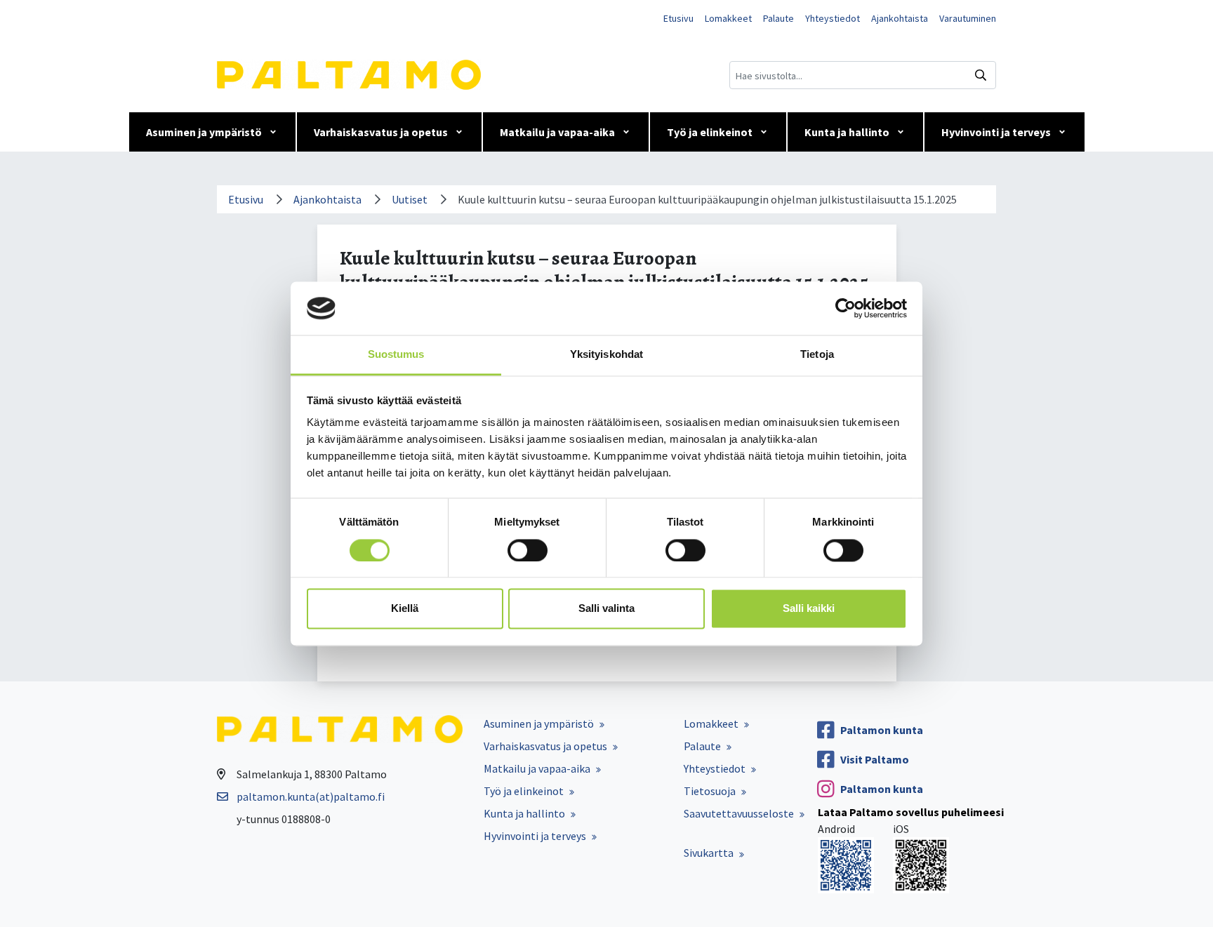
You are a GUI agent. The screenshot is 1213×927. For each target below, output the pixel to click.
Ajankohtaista (899, 18)
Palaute (778, 18)
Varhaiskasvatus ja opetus (381, 132)
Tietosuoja (710, 791)
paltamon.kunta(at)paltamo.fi (311, 796)
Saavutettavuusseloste (739, 813)
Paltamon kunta (881, 730)
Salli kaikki (809, 609)
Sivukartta (709, 853)
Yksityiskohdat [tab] (606, 355)
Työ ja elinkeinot (710, 132)
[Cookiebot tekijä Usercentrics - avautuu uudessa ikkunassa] (845, 308)
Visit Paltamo (874, 759)
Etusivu (678, 18)
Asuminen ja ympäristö (204, 132)
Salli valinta (606, 609)
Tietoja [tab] (817, 355)
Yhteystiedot (832, 18)
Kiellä (404, 609)
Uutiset (409, 199)
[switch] (528, 550)
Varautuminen (967, 18)
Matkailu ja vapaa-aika (557, 132)
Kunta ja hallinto (846, 132)
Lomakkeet (728, 18)
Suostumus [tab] (396, 355)
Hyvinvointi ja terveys (996, 132)
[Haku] (980, 75)
